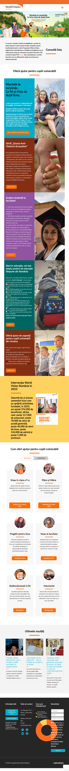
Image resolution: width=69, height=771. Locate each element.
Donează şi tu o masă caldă (48, 505)
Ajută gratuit (19, 610)
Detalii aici (10, 324)
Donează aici (11, 254)
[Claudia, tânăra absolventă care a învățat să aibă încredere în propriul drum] (14, 660)
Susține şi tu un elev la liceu (19, 505)
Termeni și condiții (10, 724)
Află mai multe (11, 186)
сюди (29, 363)
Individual (27, 458)
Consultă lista (54, 49)
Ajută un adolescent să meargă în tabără (18, 132)
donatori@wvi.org (26, 725)
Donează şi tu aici (20, 558)
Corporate (41, 458)
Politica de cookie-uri (11, 729)
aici (7, 361)
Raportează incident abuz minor (12, 712)
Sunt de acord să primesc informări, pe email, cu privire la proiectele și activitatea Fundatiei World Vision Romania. (57, 739)
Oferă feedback (11, 718)
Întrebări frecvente (10, 722)
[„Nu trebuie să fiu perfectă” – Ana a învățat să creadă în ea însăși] (34, 660)
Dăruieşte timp (48, 610)
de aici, (22, 55)
